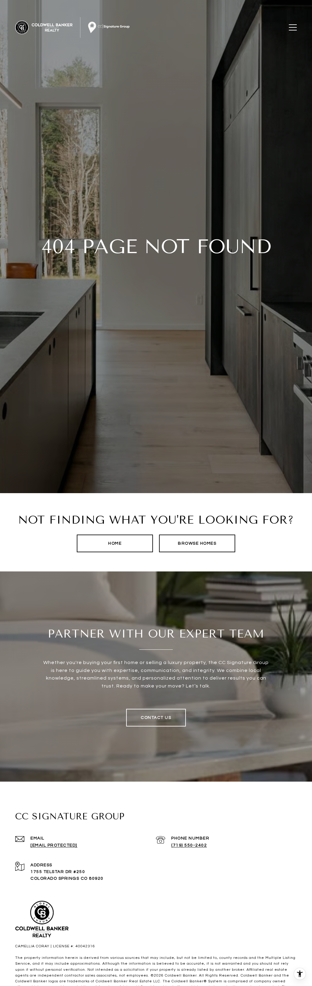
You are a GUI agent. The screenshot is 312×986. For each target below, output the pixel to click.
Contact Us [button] (156, 718)
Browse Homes (197, 543)
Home (115, 543)
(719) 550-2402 (189, 845)
